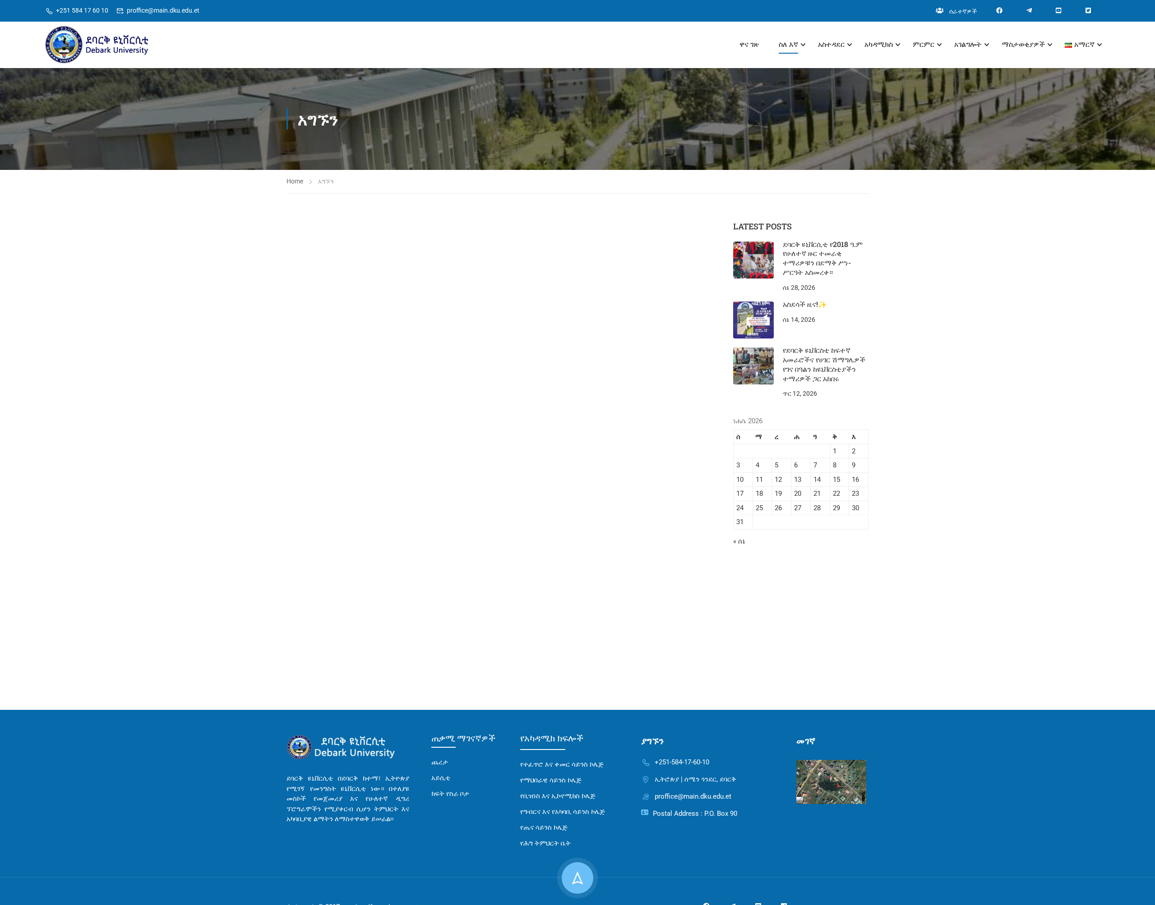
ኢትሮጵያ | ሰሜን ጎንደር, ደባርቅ (695, 779)
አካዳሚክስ (878, 44)
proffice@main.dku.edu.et (163, 10)
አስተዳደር (831, 44)
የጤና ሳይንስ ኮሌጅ (544, 827)
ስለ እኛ (788, 44)
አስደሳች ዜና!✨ (805, 304)
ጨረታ (439, 762)
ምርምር (923, 44)
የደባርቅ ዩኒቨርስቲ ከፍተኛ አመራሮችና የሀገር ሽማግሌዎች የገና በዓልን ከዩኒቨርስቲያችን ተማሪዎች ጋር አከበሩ (824, 364)
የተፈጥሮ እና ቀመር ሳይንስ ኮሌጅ (562, 764)
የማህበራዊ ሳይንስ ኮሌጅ (551, 780)
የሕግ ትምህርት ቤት (545, 843)
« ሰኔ (739, 541)
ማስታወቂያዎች (1023, 44)
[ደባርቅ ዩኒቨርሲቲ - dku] (124, 45)
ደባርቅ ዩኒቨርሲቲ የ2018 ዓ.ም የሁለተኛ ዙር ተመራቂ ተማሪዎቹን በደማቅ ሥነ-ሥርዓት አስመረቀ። (823, 258)
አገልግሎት (968, 44)
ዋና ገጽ (749, 44)
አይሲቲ (440, 778)
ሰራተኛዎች (963, 11)
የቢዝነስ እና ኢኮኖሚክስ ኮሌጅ (558, 796)
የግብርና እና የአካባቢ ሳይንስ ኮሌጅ (562, 812)
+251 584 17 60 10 (82, 10)
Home (294, 181)
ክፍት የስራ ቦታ (450, 794)
